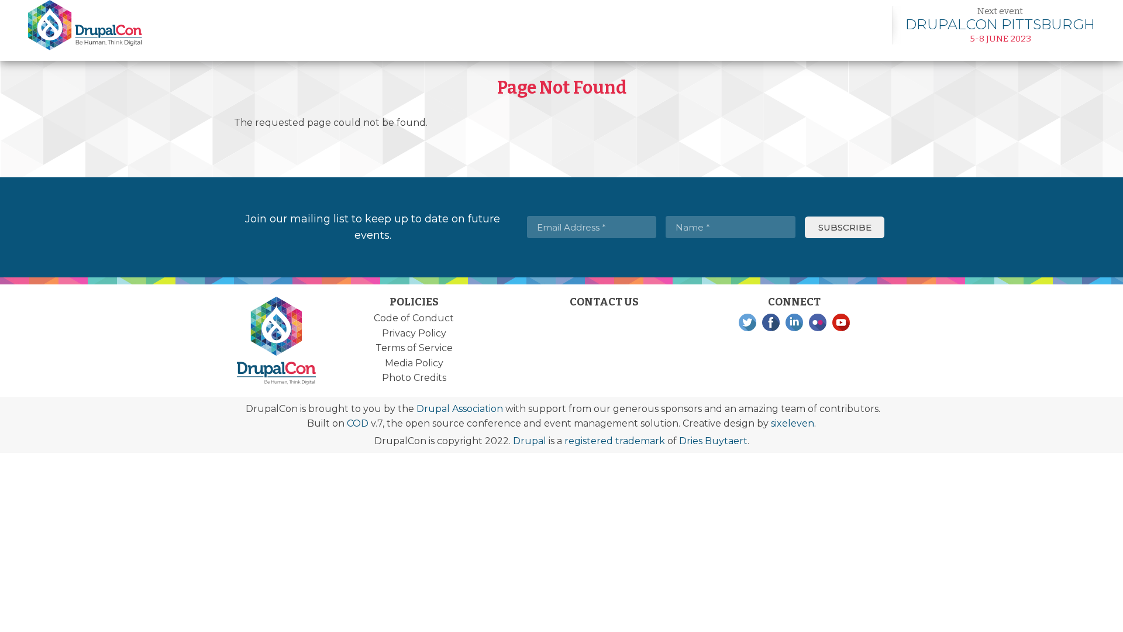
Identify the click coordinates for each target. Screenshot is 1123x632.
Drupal (529, 440)
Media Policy (414, 363)
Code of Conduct (414, 318)
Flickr (817, 322)
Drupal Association (459, 408)
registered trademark (614, 440)
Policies (414, 302)
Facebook (771, 322)
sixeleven (792, 423)
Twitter (747, 322)
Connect (794, 302)
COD (357, 423)
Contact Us (604, 302)
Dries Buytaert (713, 440)
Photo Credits (414, 377)
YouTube (841, 322)
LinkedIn (794, 322)
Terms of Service (414, 347)
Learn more (1000, 25)
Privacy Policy (414, 333)
